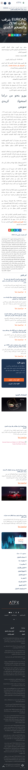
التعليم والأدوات (10, 634)
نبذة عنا (23, 628)
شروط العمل (14, 615)
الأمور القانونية (22, 615)
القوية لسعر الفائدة (18, 222)
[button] (20, 35)
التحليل (23, 634)
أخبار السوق (11, 8)
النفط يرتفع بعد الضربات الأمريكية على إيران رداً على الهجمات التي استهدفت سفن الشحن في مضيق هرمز (14, 280)
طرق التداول (22, 631)
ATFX (25, 8)
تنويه (14, 619)
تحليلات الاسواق (19, 8)
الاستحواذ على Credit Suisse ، (16, 65)
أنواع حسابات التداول (9, 631)
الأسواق (12, 628)
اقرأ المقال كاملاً (19, 292)
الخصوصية (6, 615)
